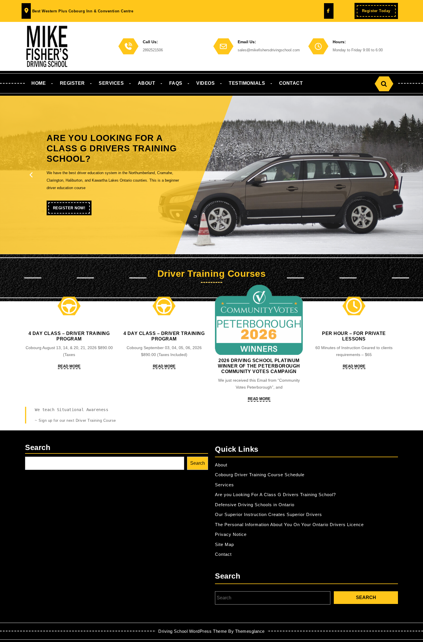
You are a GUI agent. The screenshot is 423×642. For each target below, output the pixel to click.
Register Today (379, 12)
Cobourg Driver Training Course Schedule (259, 474)
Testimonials (247, 83)
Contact (291, 83)
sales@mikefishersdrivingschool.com (269, 50)
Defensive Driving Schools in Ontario (254, 504)
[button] (32, 175)
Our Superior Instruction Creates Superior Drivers (268, 514)
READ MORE (69, 366)
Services (111, 83)
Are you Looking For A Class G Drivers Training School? (275, 494)
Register (72, 83)
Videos (205, 83)
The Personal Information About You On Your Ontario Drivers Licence (289, 524)
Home (38, 83)
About (146, 83)
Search (37, 447)
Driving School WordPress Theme (192, 631)
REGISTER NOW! (71, 210)
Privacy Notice (231, 534)
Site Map (224, 544)
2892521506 (153, 50)
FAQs (175, 83)
